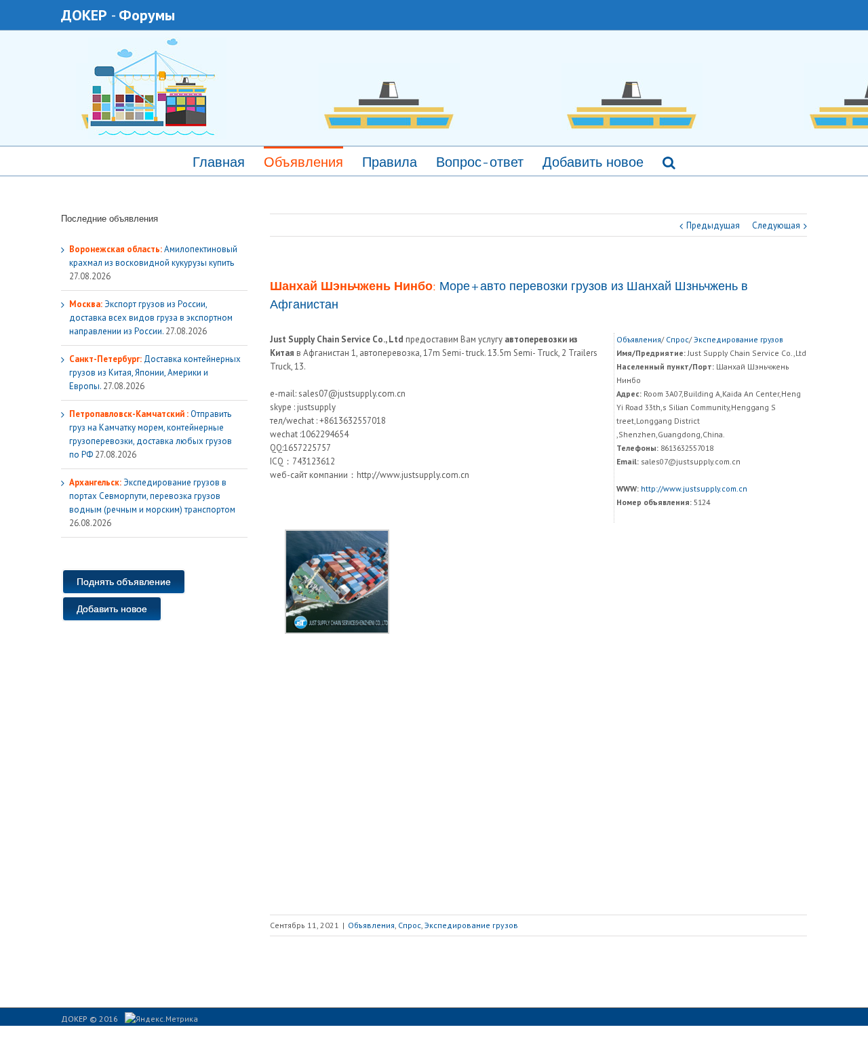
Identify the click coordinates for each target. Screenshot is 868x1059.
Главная (219, 162)
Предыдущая (713, 225)
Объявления (303, 162)
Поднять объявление (124, 581)
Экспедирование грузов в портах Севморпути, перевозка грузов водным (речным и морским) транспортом (152, 496)
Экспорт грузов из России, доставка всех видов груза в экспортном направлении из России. (151, 317)
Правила (389, 162)
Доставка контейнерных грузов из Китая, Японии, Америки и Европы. (155, 372)
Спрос (677, 339)
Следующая (776, 225)
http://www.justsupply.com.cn (694, 488)
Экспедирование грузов (738, 339)
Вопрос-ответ (480, 162)
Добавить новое (593, 162)
